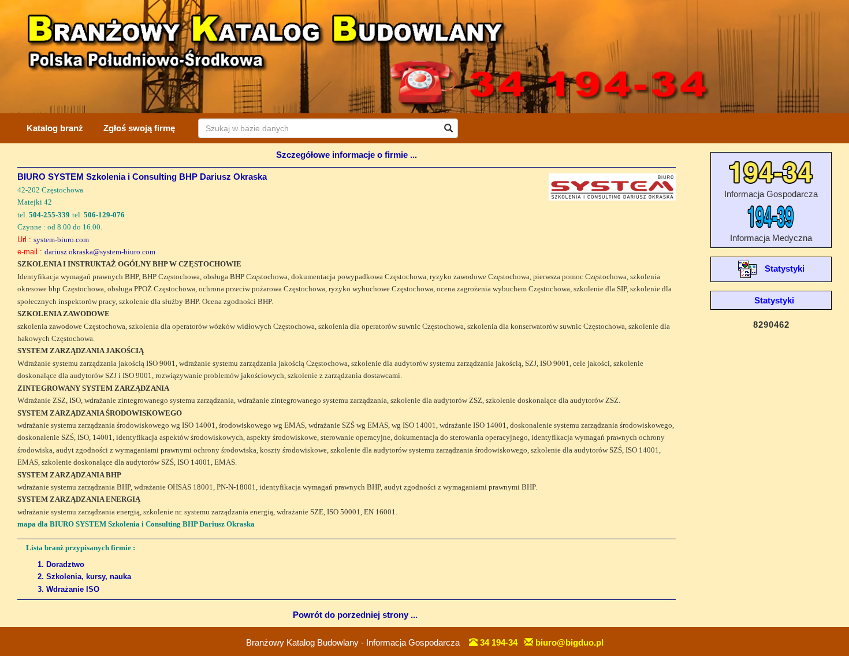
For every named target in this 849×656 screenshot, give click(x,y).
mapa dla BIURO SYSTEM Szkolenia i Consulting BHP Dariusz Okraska (136, 524)
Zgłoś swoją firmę (139, 128)
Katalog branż (55, 128)
